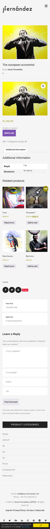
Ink (4, 452)
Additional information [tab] (16, 149)
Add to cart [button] (32, 223)
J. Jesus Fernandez (14, 69)
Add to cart (9, 133)
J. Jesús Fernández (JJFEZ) (24, 502)
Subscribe (39, 510)
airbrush (6, 440)
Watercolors (8, 476)
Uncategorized (9, 470)
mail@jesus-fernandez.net (28, 494)
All (26, 142)
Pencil (5, 464)
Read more (9, 223)
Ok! (41, 525)
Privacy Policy (25, 526)
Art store (30, 510)
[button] (43, 86)
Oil (4, 458)
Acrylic (21, 142)
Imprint (9, 510)
